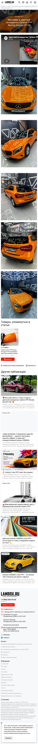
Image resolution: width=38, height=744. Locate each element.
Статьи (3, 688)
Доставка (4, 672)
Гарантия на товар (7, 674)
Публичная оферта (7, 690)
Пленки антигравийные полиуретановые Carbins (16, 644)
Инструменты (5, 652)
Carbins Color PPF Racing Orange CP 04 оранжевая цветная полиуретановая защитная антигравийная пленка (9, 351)
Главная (3, 6)
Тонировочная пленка (8, 647)
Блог (9, 6)
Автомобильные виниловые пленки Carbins (15, 649)
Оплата (3, 669)
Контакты (4, 666)
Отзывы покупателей (8, 685)
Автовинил (4, 655)
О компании (5, 664)
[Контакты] (23, 2)
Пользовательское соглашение (11, 696)
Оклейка (3, 682)
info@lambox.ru (8, 609)
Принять (8, 738)
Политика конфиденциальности (11, 693)
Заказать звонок (7, 605)
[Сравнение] (17, 332)
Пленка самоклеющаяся (9, 657)
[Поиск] (19, 2)
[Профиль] (27, 2)
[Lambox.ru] (9, 2)
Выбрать (9, 359)
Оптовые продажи (7, 680)
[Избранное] (17, 329)
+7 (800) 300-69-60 (8, 600)
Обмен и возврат (6, 677)
